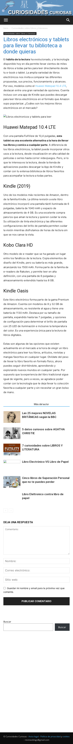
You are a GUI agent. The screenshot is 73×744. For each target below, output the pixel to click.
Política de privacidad (50, 736)
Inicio (5, 28)
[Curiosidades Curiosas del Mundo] (36, 8)
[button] (5, 20)
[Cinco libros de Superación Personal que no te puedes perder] (11, 482)
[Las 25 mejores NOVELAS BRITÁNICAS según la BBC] (11, 417)
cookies (66, 736)
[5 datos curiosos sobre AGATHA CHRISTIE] (11, 433)
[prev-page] (5, 511)
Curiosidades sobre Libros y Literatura (30, 28)
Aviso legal (34, 736)
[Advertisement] (36, 675)
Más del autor (41, 404)
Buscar (7, 621)
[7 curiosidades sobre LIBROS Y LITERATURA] (11, 449)
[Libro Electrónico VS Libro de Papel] (11, 466)
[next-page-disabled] (11, 511)
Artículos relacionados (17, 404)
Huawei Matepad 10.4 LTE (50, 86)
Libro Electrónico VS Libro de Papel (45, 461)
